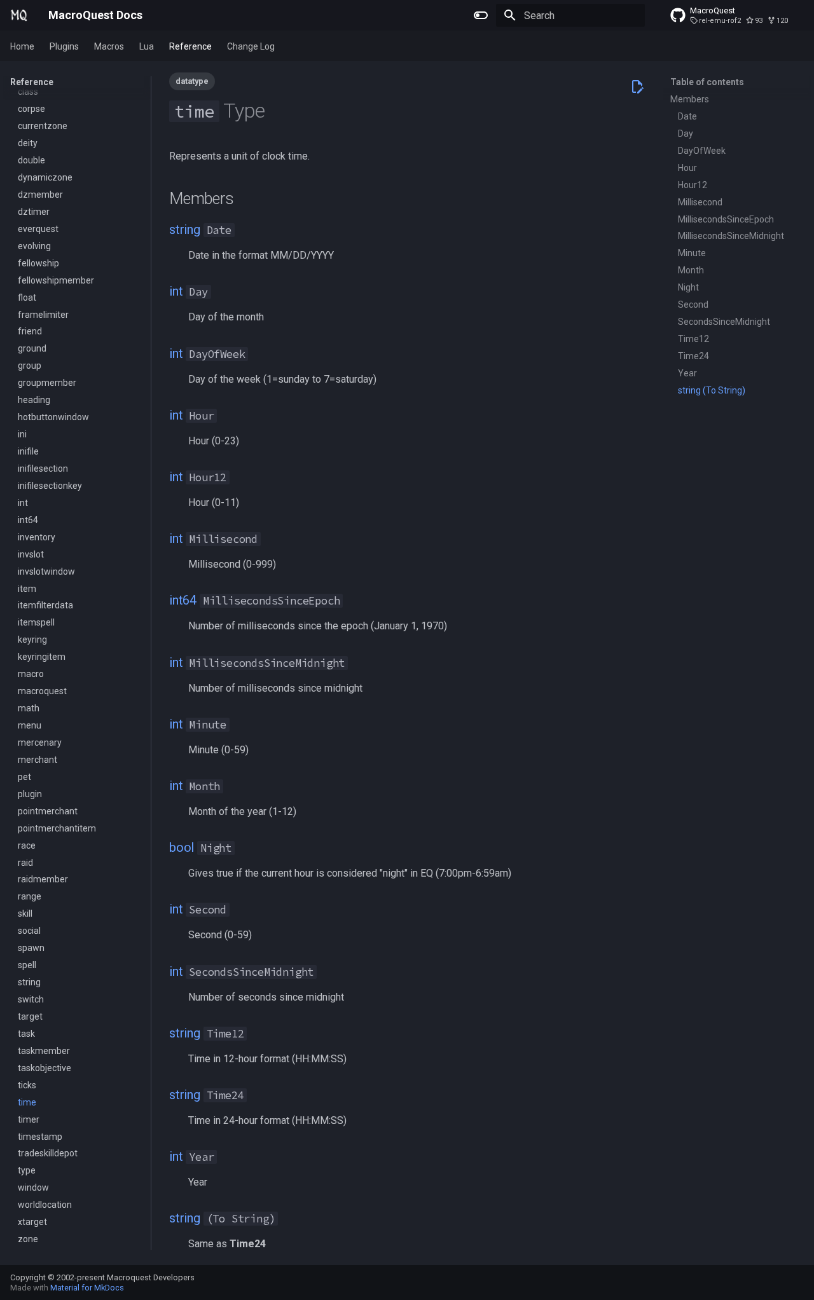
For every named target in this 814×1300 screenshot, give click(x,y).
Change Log (251, 46)
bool (181, 847)
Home (22, 46)
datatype (192, 81)
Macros (109, 46)
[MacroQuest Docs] (19, 15)
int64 (183, 600)
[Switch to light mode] (480, 15)
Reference (190, 46)
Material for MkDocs (87, 1287)
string (184, 229)
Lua (146, 46)
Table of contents (707, 82)
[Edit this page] (637, 86)
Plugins (64, 46)
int (176, 291)
